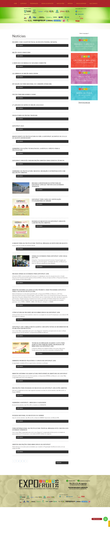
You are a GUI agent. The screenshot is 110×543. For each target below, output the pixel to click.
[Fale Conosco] (105, 519)
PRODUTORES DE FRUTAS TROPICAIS (24, 115)
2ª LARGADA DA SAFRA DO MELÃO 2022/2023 (27, 105)
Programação (34, 3)
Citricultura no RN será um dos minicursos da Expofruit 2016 (36, 312)
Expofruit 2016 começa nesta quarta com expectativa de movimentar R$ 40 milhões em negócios (40, 327)
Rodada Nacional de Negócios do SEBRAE (28, 415)
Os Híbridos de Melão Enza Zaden (25, 73)
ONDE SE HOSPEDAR (81, 3)
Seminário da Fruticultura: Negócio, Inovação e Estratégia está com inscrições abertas (38, 172)
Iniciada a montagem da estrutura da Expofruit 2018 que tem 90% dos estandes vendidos (48, 184)
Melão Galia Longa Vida (21, 52)
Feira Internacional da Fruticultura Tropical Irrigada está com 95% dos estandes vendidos (40, 429)
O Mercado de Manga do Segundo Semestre (29, 63)
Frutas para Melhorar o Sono (24, 94)
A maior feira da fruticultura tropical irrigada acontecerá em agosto (39, 243)
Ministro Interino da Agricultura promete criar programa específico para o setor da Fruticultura (39, 290)
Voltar (59, 462)
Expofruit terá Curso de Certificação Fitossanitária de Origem (46, 200)
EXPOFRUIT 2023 (18, 126)
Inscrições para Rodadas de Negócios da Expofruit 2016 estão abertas (39, 388)
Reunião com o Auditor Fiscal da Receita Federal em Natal (34, 42)
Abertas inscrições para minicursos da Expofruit (31, 444)
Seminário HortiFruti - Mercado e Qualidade (29, 402)
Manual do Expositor (47, 3)
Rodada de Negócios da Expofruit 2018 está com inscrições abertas (48, 222)
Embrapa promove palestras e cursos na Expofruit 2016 (34, 361)
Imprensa (70, 3)
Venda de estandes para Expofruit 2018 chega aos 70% (49, 257)
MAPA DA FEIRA (60, 3)
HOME (15, 3)
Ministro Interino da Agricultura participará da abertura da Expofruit (39, 373)
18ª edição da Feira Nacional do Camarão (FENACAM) (31, 84)
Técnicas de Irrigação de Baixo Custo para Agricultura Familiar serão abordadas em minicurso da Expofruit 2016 (48, 344)
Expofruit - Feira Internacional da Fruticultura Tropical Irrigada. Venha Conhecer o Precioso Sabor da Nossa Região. (55, 22)
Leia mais (20, 45)
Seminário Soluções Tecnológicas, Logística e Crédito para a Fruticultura (36, 149)
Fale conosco (93, 3)
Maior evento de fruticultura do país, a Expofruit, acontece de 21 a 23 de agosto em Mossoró (39, 137)
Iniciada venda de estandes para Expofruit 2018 (30, 274)
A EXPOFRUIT (23, 3)
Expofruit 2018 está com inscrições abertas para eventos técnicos (38, 160)
